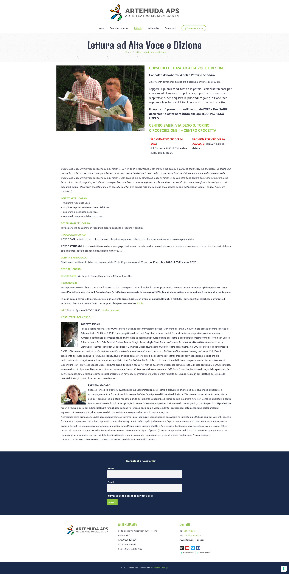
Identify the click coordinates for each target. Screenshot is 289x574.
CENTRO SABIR (68, 275)
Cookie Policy (204, 552)
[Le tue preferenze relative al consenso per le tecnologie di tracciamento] (284, 569)
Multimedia (153, 28)
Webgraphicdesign (159, 567)
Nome (111, 468)
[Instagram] (182, 548)
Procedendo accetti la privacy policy (131, 495)
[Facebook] (198, 548)
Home (101, 28)
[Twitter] (193, 548)
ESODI (140, 303)
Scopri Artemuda (119, 28)
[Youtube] (187, 548)
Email (111, 481)
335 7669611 (189, 530)
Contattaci (170, 28)
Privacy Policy (188, 552)
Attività (137, 28)
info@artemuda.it (110, 310)
